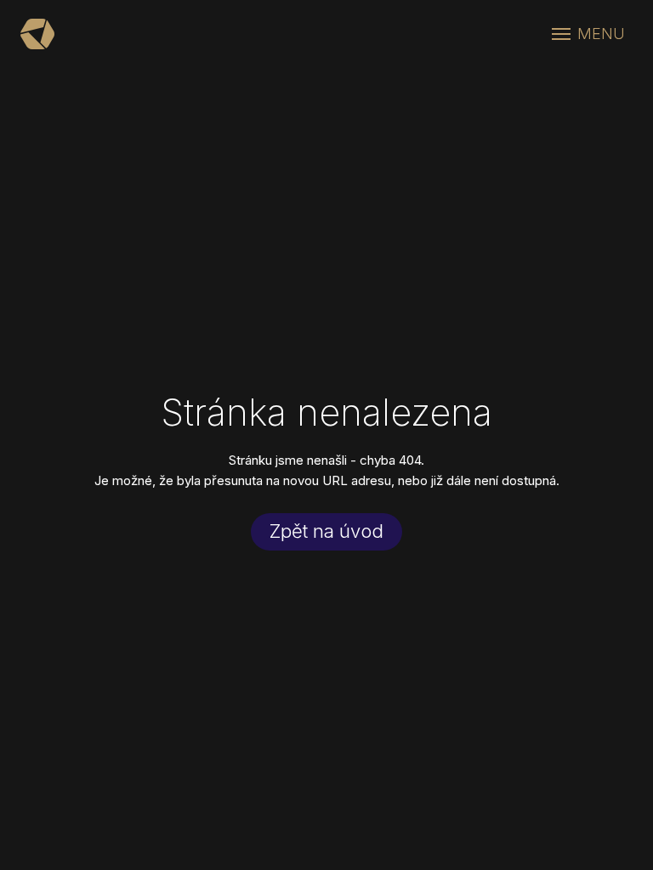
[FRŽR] (37, 34)
